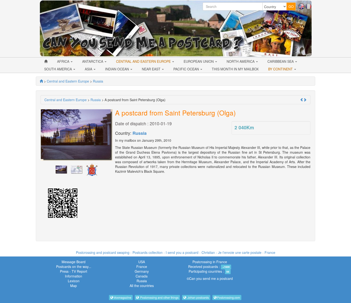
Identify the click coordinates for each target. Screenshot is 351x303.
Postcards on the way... (73, 266)
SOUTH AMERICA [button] (58, 69)
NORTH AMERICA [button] (241, 61)
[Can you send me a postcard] (41, 81)
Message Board (73, 261)
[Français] (308, 6)
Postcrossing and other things (159, 297)
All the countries (142, 285)
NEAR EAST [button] (151, 69)
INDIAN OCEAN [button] (117, 69)
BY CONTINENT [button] (281, 69)
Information (73, 276)
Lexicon (74, 280)
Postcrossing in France (209, 261)
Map (73, 285)
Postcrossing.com (228, 297)
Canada (142, 276)
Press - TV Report (73, 271)
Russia (140, 133)
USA (141, 261)
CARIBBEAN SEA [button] (281, 61)
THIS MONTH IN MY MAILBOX (235, 69)
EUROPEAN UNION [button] (199, 61)
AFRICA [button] (63, 61)
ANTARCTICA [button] (93, 61)
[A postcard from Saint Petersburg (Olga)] (61, 169)
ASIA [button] (89, 69)
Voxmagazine (122, 297)
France (141, 266)
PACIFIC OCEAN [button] (186, 69)
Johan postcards (198, 297)
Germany (142, 271)
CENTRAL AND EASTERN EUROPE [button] (144, 61)
